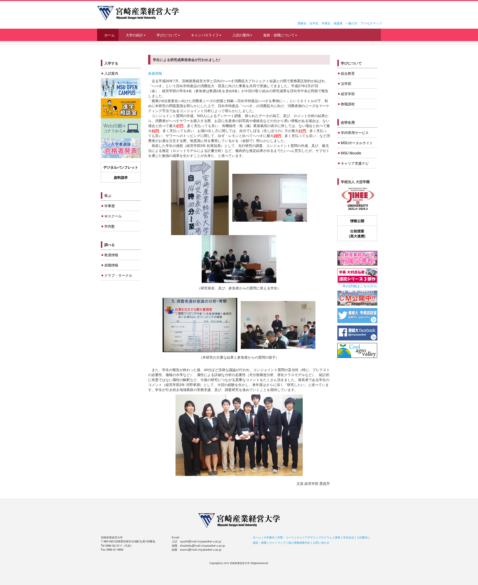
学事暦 (109, 205)
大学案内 (269, 537)
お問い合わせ (321, 542)
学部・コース (285, 537)
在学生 (313, 23)
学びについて (167, 34)
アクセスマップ (371, 23)
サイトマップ (277, 542)
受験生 (302, 23)
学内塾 (109, 226)
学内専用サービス (355, 132)
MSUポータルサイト (357, 142)
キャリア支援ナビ (355, 163)
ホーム (109, 34)
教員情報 (111, 254)
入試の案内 (241, 34)
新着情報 (155, 73)
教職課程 (348, 103)
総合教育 (348, 73)
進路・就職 (259, 542)
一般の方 (352, 23)
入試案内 (111, 73)
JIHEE (357, 199)
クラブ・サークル (118, 275)
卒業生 (326, 23)
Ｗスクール (113, 215)
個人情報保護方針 (299, 542)
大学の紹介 (134, 34)
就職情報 (111, 264)
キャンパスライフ (205, 34)
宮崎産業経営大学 (138, 13)
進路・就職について (279, 34)
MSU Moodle (351, 152)
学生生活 (348, 537)
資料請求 (121, 177)
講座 (337, 537)
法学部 (346, 83)
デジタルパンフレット (120, 167)
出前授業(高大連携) (357, 233)
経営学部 (348, 93)
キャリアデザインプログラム (314, 537)
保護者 (338, 23)
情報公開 (357, 220)
